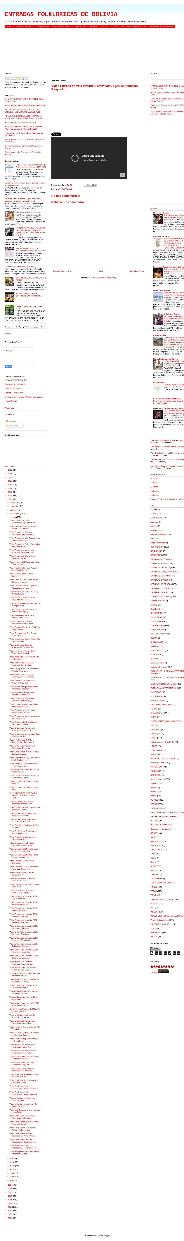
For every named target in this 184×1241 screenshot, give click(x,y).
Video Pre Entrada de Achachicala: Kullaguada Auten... (24, 753)
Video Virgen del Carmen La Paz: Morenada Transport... (23, 814)
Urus (152, 908)
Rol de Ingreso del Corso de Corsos (161, 26)
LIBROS (153, 746)
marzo (13, 1173)
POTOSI (154, 804)
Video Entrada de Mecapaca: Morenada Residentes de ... (22, 551)
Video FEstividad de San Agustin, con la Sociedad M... (23, 569)
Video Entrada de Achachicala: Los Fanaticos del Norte (24, 776)
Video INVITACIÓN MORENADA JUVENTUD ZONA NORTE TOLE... (23, 795)
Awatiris (153, 526)
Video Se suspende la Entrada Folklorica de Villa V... (22, 880)
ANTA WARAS (156, 518)
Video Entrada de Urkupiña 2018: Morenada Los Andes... (23, 951)
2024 (10, 477)
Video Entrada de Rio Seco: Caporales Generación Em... (22, 533)
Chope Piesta (156, 617)
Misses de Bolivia (161, 213)
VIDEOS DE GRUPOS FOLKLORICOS (166, 916)
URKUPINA (93, 26)
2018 (10, 499)
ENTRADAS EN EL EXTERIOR (163, 684)
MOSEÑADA (155, 771)
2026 (10, 470)
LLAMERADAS (156, 750)
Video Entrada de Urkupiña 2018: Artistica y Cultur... (23, 909)
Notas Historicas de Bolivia (165, 359)
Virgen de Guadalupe (159, 920)
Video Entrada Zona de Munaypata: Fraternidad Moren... (24, 1057)
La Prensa (154, 495)
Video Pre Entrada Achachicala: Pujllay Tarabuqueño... (22, 1129)
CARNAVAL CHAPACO (160, 567)
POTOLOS (155, 800)
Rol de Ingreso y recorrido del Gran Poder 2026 (25, 105)
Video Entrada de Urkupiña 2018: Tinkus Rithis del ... (23, 897)
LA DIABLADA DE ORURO (16, 380)
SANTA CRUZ (156, 850)
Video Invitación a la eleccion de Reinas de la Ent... (23, 1105)
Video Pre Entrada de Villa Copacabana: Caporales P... (22, 1140)
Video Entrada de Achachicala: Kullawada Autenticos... (22, 598)
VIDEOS (114, 26)
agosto (13, 517)
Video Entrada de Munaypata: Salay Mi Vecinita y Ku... (24, 735)
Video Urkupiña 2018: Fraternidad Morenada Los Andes (23, 850)
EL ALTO (154, 654)
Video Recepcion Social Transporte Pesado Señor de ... (24, 670)
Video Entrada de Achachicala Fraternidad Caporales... (22, 1022)
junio (12, 1162)
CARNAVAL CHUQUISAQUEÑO (163, 572)
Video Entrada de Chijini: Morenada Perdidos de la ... (24, 640)
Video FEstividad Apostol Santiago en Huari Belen (24, 1040)
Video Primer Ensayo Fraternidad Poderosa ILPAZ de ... (23, 705)
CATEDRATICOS (157, 601)
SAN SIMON (155, 845)
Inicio (101, 271)
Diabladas (154, 646)
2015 (10, 1192)
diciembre (14, 502)
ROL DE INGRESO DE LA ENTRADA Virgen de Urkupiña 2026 (31, 249)
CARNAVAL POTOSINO (160, 596)
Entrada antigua (137, 271)
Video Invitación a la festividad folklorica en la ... (22, 1099)
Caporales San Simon (14, 393)
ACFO (153, 510)
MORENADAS (156, 767)
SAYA (152, 854)
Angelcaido (9, 408)
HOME (9, 26)
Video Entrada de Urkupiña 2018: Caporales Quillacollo (23, 927)
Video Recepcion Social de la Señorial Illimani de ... (21, 616)
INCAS (153, 717)
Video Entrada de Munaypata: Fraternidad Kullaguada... (22, 1117)
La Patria (154, 482)
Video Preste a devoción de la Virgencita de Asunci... (22, 652)
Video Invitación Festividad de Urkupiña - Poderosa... (22, 1016)
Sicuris (153, 858)
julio (12, 1158)
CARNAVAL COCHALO (160, 576)
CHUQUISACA (156, 621)
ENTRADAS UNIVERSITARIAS (163, 688)
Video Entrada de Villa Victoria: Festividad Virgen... (22, 557)
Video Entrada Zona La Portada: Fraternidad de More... (23, 968)
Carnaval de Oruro (13, 388)
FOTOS (104, 26)
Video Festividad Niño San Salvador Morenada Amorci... (24, 974)
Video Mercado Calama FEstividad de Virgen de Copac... (24, 1034)
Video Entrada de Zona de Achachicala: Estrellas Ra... (22, 646)
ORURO (153, 783)
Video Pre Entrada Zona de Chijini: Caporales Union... (24, 1081)
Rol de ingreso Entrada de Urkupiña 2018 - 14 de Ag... (24, 1010)
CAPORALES (156, 555)
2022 (10, 484)
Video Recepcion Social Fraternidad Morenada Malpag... (24, 1152)
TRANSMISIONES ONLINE (161, 899)
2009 (10, 1214)
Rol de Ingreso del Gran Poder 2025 (20, 122)
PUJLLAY (154, 821)
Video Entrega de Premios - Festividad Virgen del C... (21, 963)
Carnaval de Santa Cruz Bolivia (167, 399)
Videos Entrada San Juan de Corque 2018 (21, 874)
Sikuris (153, 862)
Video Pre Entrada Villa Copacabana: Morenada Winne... (24, 1087)
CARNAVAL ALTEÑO (159, 559)
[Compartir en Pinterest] (95, 185)
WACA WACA (156, 932)
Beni (152, 538)
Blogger (106, 1236)
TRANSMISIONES (43, 26)
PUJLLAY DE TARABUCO (161, 825)
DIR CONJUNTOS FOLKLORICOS (133, 26)
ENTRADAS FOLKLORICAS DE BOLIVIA (61, 14)
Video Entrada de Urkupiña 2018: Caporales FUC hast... (23, 933)
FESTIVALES (156, 696)
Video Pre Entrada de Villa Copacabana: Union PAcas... (22, 1135)
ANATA (153, 514)
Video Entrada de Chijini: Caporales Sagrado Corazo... (24, 545)
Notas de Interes (157, 779)
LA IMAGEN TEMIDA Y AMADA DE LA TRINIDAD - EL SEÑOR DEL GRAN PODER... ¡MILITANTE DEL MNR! (30, 231)
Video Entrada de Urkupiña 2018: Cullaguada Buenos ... (23, 945)
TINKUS (153, 887)
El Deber (154, 487)
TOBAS (153, 891)
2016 (10, 1188)
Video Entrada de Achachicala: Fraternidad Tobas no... (22, 747)
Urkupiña (154, 903)
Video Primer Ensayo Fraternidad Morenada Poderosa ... (23, 687)
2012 (10, 1203)
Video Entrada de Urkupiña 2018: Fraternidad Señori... (23, 986)
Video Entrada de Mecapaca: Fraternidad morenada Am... (22, 676)
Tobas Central (11, 401)
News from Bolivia (161, 290)
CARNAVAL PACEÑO (159, 592)
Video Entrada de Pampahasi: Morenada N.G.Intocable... (22, 1069)
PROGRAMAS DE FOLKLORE (163, 816)
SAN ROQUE (156, 841)
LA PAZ (61, 189)
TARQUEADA (156, 879)
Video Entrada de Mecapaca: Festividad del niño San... (21, 664)
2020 (10, 492)
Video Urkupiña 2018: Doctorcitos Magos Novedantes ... (23, 856)
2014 (10, 1196)
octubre (13, 510)
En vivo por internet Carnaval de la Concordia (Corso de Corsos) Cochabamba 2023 (24, 128)
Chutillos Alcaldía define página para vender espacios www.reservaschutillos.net (23, 200)
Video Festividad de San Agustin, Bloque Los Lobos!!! (23, 527)
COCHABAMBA (157, 625)
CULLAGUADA (156, 642)
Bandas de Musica (158, 534)
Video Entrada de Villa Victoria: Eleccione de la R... (22, 838)
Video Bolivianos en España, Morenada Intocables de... (21, 802)
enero (12, 1180)
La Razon (154, 491)
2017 (10, 1185)
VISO (152, 928)
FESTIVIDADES (157, 700)
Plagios (153, 796)
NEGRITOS (155, 775)
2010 (10, 1211)
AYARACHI (155, 530)
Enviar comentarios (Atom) (104, 277)
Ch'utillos (154, 609)
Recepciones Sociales (159, 829)
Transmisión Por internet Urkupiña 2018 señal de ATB (24, 992)
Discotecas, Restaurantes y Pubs (168, 408)
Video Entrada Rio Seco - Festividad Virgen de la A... (24, 628)
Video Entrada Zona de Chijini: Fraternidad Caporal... (22, 1063)
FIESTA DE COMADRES (160, 705)
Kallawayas (155, 733)
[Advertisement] (85, 51)
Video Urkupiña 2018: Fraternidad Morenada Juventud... (23, 868)
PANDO (153, 787)
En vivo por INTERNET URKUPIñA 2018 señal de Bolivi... (24, 980)
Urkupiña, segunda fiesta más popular (21, 266)
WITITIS (153, 936)
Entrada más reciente (62, 271)
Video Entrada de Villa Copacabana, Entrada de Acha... (24, 539)
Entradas (12, 421)
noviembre (15, 506)
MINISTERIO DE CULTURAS (162, 758)
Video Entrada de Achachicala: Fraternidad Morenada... (22, 1051)
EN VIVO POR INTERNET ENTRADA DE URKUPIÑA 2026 (29, 294)
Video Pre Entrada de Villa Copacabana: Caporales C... (22, 741)
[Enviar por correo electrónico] (85, 185)
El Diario (154, 478)
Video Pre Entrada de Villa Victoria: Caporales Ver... (24, 770)
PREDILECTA (156, 808)
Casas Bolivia (159, 335)
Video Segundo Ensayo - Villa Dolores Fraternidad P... (22, 693)
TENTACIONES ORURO (160, 883)
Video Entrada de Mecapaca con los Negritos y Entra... (24, 717)
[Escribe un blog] (87, 185)
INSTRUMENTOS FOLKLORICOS (165, 721)
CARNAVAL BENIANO (159, 563)
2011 (10, 1207)
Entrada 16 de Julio (158, 667)
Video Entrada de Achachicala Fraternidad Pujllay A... (22, 1046)
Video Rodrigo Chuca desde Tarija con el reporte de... (24, 764)
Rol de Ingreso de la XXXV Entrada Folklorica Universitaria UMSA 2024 (31, 166)
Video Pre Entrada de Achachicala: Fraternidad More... (24, 1075)
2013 (10, 1199)
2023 (10, 481)
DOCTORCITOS (157, 650)
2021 (10, 488)
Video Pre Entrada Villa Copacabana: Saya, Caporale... (23, 1093)
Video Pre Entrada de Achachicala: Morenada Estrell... (24, 1123)
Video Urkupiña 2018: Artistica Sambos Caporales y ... (22, 891)
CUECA (153, 638)
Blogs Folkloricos (157, 543)
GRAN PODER (80, 26)
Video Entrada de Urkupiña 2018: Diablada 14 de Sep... (23, 915)
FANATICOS (155, 692)
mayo (12, 1166)
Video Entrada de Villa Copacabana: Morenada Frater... (24, 808)
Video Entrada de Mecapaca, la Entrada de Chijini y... (22, 610)
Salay (152, 837)
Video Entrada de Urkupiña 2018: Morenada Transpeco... (23, 939)
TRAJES (154, 895)
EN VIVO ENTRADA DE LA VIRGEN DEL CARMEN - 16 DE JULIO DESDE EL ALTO (23, 111)
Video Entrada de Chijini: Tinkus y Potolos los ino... (23, 592)
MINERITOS (155, 754)
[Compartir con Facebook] (92, 185)
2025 (10, 473)
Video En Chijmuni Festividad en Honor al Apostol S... (23, 832)
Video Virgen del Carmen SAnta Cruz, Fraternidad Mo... (23, 820)
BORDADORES (157, 547)
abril (12, 1169)
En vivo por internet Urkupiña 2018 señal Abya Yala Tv (24, 1004)
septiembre (15, 513)
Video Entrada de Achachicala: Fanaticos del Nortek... (22, 711)
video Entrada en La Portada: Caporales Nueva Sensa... (21, 844)
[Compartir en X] (90, 185)
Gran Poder (158, 383)
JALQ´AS (154, 725)
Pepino (153, 792)
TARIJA (153, 874)
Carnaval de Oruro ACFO (15, 384)
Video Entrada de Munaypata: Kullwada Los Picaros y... (22, 699)
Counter (153, 973)
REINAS (153, 833)
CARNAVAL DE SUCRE (160, 588)
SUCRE (153, 866)
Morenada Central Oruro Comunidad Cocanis (24, 397)
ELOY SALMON (157, 663)
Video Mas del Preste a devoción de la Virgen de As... (24, 604)
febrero (13, 1176)
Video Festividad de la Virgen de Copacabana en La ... (23, 587)
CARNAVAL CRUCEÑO (160, 580)
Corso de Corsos (157, 634)
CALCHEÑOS (156, 551)
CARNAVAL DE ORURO (24, 26)
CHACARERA (156, 613)
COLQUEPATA (156, 630)
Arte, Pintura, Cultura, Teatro (166, 314)
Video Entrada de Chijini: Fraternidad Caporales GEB (22, 521)
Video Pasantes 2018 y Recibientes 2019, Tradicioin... (24, 759)
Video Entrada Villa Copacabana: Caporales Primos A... (23, 723)
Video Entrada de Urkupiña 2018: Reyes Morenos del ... (23, 903)
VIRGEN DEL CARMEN (160, 924)
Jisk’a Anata (155, 729)
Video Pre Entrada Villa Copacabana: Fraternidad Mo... (23, 1146)
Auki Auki (154, 522)
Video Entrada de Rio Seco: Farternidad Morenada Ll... (21, 622)
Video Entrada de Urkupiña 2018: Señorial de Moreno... (23, 957)
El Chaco (154, 659)
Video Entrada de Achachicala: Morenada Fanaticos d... (22, 729)
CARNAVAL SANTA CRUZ (61, 26)
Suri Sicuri (154, 870)
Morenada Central (158, 763)
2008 (10, 1218)
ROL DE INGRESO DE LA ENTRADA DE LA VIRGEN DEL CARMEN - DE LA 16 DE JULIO (24, 117)
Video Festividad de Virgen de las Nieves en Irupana (23, 581)
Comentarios (13, 426)
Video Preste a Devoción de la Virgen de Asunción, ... (22, 681)
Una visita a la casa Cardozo (28, 212)
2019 (10, 496)
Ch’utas (153, 605)
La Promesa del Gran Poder (162, 742)
